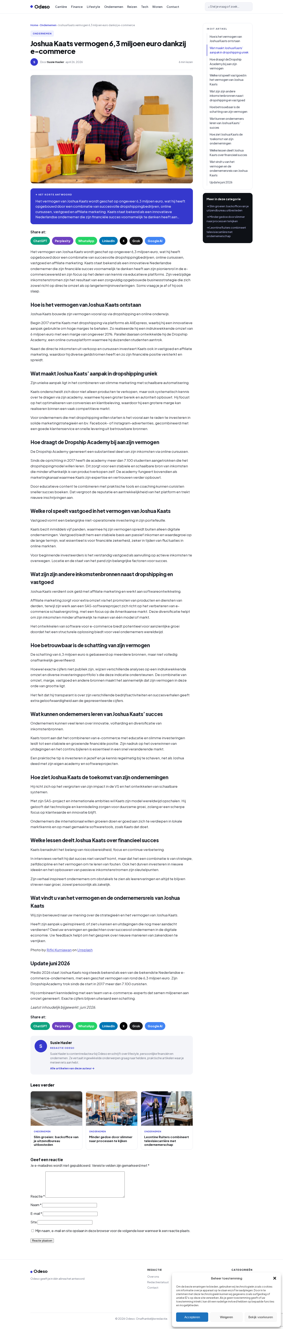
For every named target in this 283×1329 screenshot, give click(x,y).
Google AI (155, 241)
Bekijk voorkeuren (260, 1317)
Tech (144, 6)
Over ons (153, 1276)
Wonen (157, 6)
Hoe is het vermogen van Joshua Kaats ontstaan (226, 39)
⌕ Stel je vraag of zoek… (223, 6)
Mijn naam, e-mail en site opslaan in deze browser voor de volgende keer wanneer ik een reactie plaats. (113, 1230)
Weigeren (226, 1317)
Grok (136, 241)
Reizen (132, 6)
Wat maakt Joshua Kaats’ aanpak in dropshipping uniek (229, 50)
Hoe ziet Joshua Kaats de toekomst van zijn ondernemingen (226, 139)
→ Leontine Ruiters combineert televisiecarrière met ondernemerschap (226, 232)
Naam (35, 1205)
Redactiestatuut (158, 1282)
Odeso (42, 7)
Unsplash (85, 949)
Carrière (61, 6)
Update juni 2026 (221, 182)
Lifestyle (93, 6)
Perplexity (62, 241)
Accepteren (192, 1317)
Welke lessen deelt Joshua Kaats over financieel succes (228, 153)
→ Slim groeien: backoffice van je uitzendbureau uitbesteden (228, 208)
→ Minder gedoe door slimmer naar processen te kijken (226, 219)
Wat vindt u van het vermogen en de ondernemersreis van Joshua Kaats (229, 168)
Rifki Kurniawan (59, 949)
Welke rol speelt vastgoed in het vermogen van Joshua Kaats (228, 80)
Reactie (37, 1196)
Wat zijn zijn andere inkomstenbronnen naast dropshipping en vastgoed (227, 96)
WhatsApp (86, 241)
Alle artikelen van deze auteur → (72, 1068)
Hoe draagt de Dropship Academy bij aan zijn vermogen (226, 64)
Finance (77, 6)
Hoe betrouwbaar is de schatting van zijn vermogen (228, 109)
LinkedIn (108, 241)
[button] (275, 1278)
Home (34, 25)
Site (33, 1222)
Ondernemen (113, 6)
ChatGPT (40, 241)
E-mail (36, 1213)
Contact (173, 6)
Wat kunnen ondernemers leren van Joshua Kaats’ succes (227, 123)
